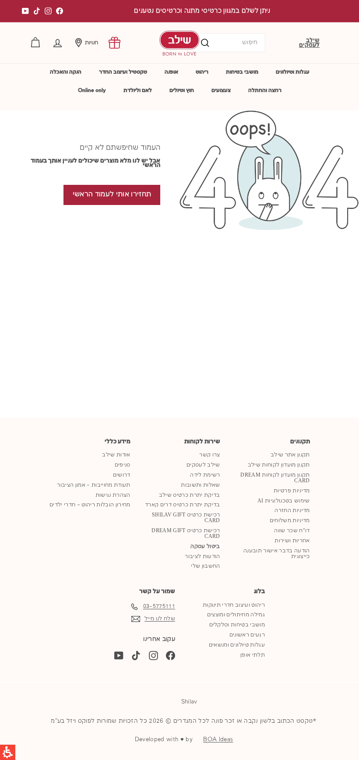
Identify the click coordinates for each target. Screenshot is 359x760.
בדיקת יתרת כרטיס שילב (189, 495)
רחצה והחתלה (265, 90)
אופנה (171, 72)
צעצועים (221, 90)
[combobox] (229, 42)
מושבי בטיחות (242, 72)
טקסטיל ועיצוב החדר (123, 72)
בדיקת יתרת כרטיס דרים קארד (182, 505)
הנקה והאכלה (65, 72)
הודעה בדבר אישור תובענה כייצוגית (276, 553)
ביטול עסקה (205, 546)
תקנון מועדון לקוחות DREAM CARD (275, 478)
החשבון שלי (205, 566)
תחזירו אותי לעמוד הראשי (112, 194)
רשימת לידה (205, 475)
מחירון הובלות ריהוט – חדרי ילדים (89, 505)
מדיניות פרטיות (292, 491)
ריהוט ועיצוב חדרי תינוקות (234, 605)
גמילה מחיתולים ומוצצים (236, 615)
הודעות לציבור (202, 556)
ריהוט (202, 72)
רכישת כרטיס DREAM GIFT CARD (185, 533)
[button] (57, 43)
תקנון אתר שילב (290, 455)
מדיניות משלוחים (290, 520)
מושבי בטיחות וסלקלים (237, 625)
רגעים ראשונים (247, 635)
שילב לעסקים (309, 42)
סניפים (122, 465)
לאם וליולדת (137, 90)
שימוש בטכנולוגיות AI (283, 501)
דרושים (121, 475)
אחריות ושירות (292, 541)
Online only (92, 90)
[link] (114, 43)
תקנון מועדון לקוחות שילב (279, 465)
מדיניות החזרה (292, 510)
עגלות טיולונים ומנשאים (237, 645)
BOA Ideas (218, 739)
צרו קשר (209, 455)
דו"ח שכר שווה (292, 531)
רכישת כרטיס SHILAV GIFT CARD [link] (186, 517)
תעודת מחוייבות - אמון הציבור (93, 485)
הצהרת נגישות (112, 495)
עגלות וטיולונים (293, 72)
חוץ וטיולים (181, 90)
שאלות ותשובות (200, 485)
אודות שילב (116, 455)
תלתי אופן (252, 655)
